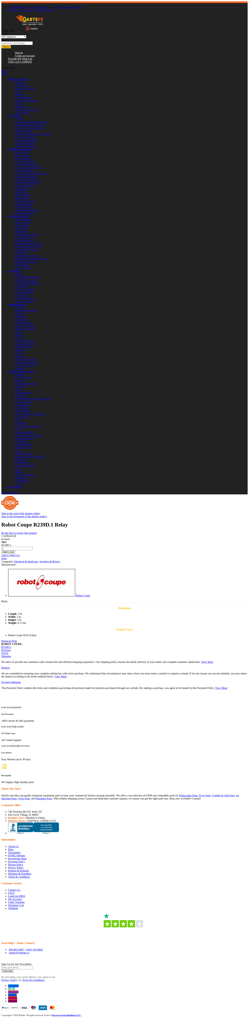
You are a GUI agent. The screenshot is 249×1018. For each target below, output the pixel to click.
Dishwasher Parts (18, 79)
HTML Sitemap (16, 855)
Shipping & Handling (19, 873)
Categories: (7, 561)
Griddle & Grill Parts (20, 149)
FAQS (4, 653)
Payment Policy (16, 861)
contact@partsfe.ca (19, 952)
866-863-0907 (16, 949)
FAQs (11, 893)
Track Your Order (43, 10)
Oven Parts (14, 271)
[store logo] (29, 30)
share (4, 558)
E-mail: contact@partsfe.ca (68, 7)
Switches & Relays (49, 561)
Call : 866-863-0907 (19, 7)
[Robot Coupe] (41, 595)
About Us (13, 10)
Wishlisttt (13, 908)
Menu (4, 73)
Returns (5, 667)
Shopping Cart (16, 905)
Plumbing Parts (17, 304)
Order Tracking (16, 902)
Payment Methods (11, 682)
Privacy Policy (16, 867)
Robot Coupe (83, 595)
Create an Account (25, 55)
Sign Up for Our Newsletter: (16, 964)
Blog (10, 849)
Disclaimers (14, 852)
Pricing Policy (15, 864)
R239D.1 (6, 647)
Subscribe (8, 971)
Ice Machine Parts (18, 216)
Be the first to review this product (19, 533)
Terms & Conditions (19, 876)
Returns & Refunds (18, 870)
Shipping (6, 656)
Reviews (6, 650)
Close (4, 70)
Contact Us (26, 10)
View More (207, 662)
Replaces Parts (9, 641)
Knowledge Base (17, 858)
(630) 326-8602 (40, 7)
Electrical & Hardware (21, 371)
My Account (15, 487)
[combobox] (17, 43)
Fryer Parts (15, 115)
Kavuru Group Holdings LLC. (66, 1015)
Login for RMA (16, 896)
